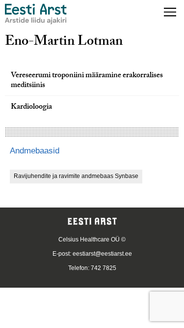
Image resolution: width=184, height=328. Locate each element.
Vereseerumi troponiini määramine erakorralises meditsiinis (87, 81)
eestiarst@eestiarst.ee (102, 253)
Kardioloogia (31, 107)
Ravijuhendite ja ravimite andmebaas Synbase (76, 176)
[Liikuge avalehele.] (36, 14)
